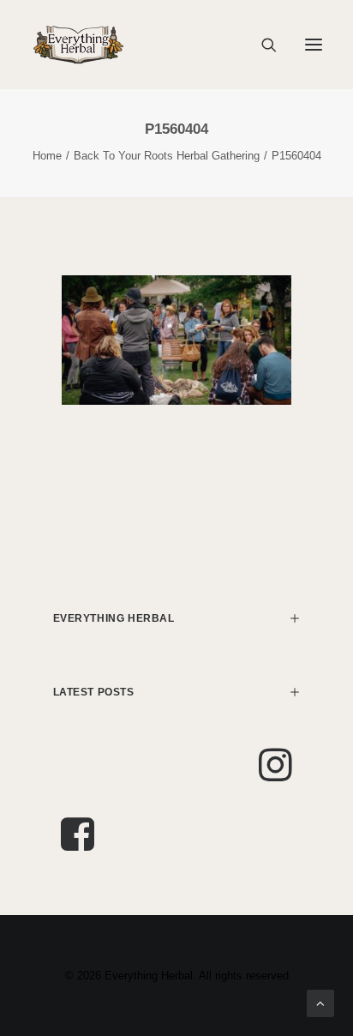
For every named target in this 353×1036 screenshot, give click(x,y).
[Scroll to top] (320, 1002)
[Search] (261, 44)
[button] (313, 44)
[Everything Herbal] (78, 44)
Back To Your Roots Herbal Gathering (167, 155)
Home (47, 155)
